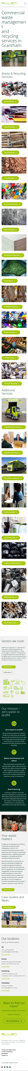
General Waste (9, 101)
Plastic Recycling (10, 332)
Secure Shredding (10, 623)
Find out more (7, 672)
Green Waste (8, 281)
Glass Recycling (9, 230)
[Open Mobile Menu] (25, 3)
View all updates (8, 907)
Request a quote (8, 666)
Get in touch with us (13, 1021)
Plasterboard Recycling (12, 255)
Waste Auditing (9, 512)
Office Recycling (9, 538)
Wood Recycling (9, 152)
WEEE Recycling (9, 597)
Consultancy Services (11, 453)
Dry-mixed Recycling (11, 204)
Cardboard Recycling (11, 307)
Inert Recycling (9, 178)
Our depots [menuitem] (5, 1053)
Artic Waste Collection (11, 478)
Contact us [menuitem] (5, 1055)
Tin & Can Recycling (11, 383)
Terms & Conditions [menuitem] (7, 1051)
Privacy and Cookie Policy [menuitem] (9, 1049)
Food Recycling (9, 358)
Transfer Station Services (12, 427)
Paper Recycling (9, 127)
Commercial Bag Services (12, 563)
